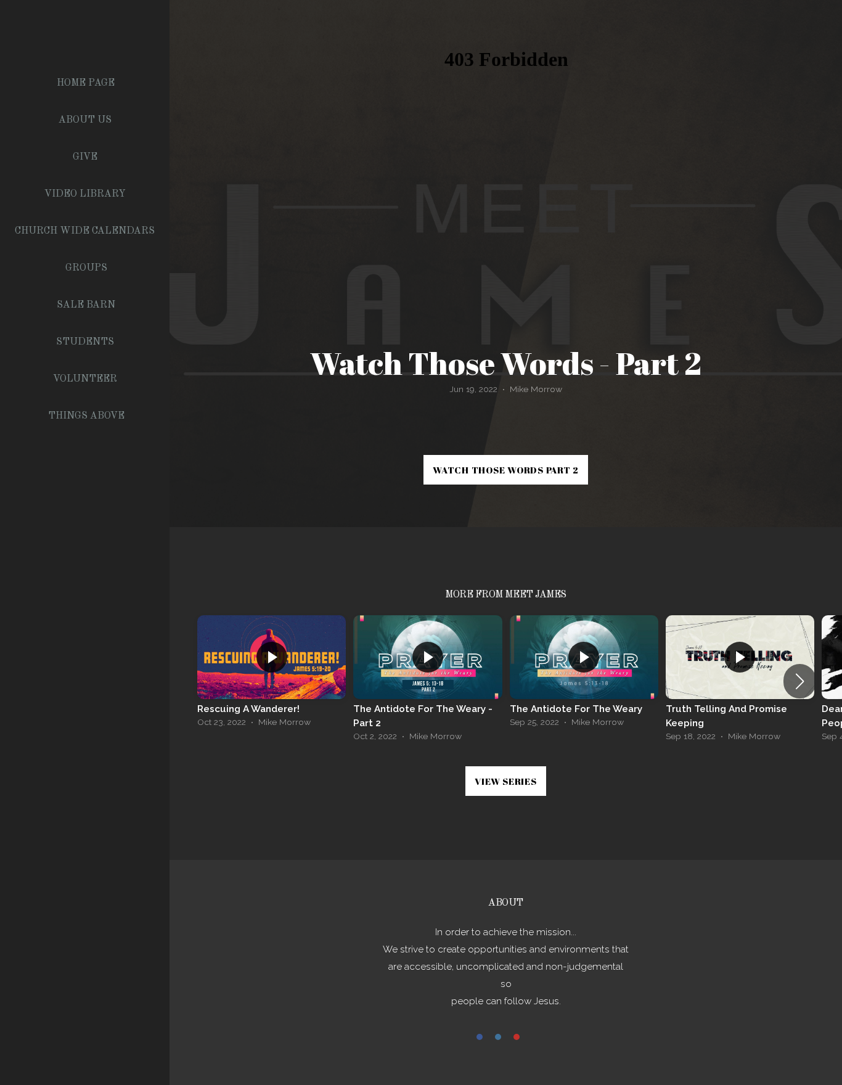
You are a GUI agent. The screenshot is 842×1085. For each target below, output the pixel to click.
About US (86, 120)
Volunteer (86, 379)
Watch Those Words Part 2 (506, 470)
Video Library (86, 194)
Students (86, 342)
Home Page (86, 83)
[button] (799, 681)
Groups (86, 268)
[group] (271, 674)
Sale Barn (86, 305)
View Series (505, 781)
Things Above (86, 416)
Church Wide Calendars (86, 231)
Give (86, 157)
